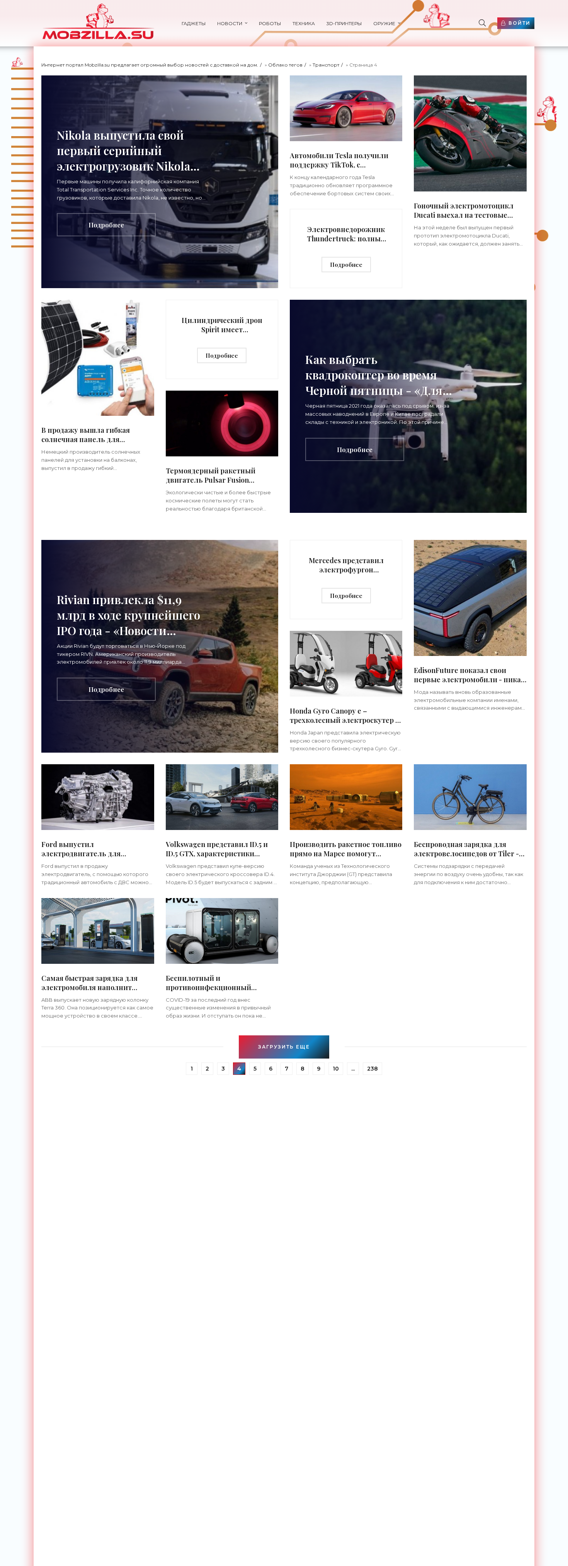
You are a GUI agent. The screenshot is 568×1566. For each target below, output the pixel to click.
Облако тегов (285, 65)
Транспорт (326, 65)
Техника (304, 23)
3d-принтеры (344, 23)
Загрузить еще (284, 1047)
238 (372, 1068)
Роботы (270, 23)
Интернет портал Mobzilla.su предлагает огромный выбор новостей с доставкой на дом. (149, 65)
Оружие (384, 23)
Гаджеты (194, 23)
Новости (229, 23)
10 (336, 1068)
